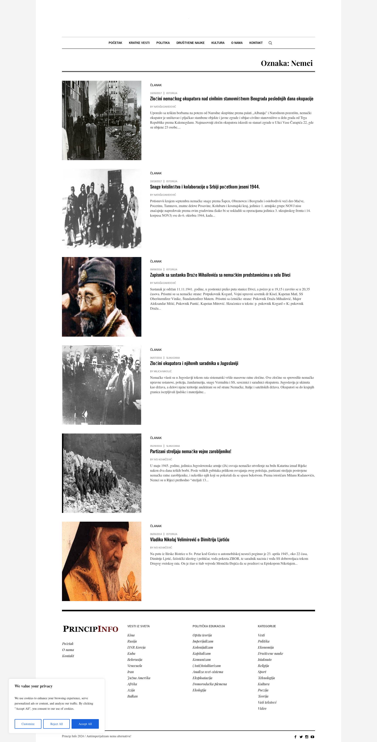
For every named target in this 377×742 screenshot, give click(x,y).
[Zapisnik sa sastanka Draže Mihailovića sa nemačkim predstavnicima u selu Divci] (101, 296)
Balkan (132, 696)
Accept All (85, 724)
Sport (262, 671)
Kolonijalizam (203, 647)
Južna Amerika (138, 677)
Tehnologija (266, 677)
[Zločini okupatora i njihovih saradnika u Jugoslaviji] (101, 385)
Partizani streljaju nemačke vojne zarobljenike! (190, 451)
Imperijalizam (203, 641)
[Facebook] (295, 736)
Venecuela (134, 665)
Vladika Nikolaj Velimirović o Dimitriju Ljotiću (189, 539)
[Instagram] (306, 736)
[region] (57, 706)
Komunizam (202, 659)
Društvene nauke (270, 653)
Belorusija (134, 659)
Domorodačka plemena (210, 684)
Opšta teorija (202, 635)
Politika (263, 641)
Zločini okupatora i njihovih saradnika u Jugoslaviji (194, 363)
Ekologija (199, 690)
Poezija (263, 690)
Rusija (132, 641)
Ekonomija (266, 647)
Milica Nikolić (163, 371)
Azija (131, 690)
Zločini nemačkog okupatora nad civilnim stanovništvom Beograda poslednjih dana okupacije (231, 98)
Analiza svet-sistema (208, 671)
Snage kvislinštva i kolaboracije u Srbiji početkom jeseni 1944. (205, 186)
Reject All (56, 724)
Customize (28, 724)
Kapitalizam (202, 653)
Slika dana (173, 357)
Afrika (132, 684)
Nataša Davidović (165, 106)
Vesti (261, 635)
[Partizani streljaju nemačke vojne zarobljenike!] (101, 473)
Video (262, 708)
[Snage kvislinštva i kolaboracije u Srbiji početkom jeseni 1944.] (101, 208)
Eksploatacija (202, 677)
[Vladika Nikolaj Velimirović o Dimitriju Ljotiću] (101, 561)
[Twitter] (301, 736)
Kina (131, 635)
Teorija (263, 696)
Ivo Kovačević (163, 459)
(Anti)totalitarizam (207, 665)
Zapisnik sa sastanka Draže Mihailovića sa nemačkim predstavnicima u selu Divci (220, 274)
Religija (263, 665)
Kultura (263, 684)
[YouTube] (312, 736)
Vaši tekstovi (267, 702)
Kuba (131, 653)
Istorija (171, 93)
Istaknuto (265, 659)
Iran (130, 671)
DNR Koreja (136, 647)
